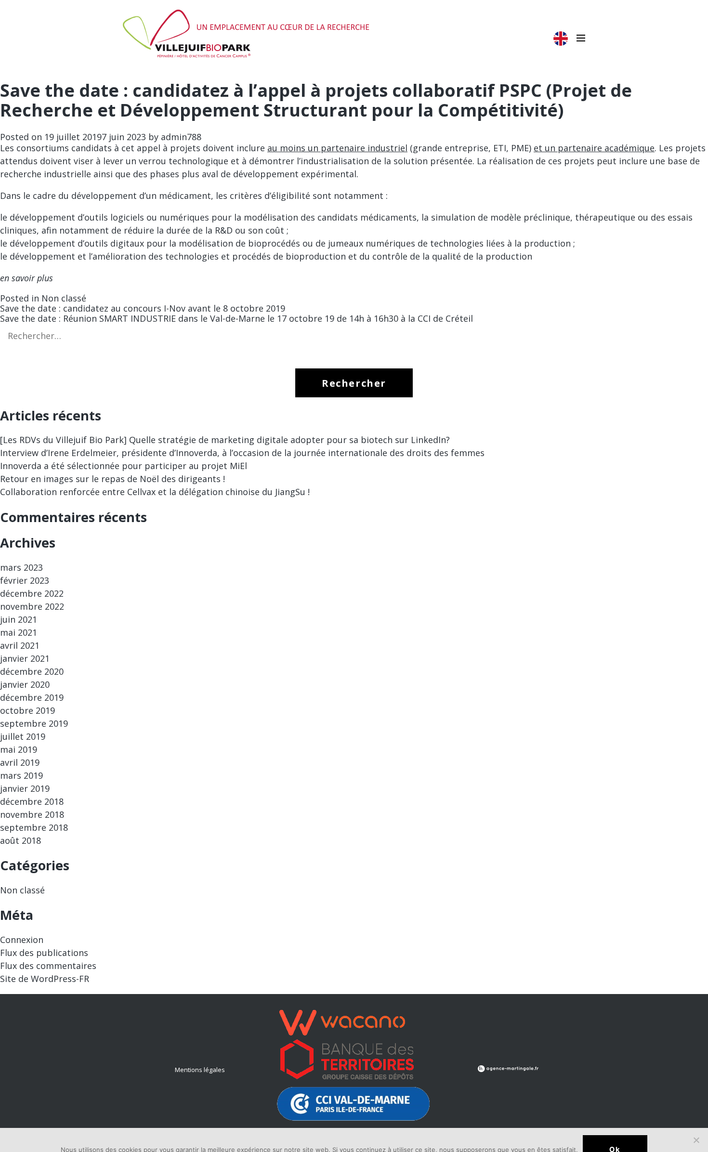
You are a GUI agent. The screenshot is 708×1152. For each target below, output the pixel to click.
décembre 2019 (32, 697)
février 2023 (24, 580)
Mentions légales (200, 1069)
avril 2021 (19, 645)
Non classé (63, 298)
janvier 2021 (25, 658)
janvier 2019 (25, 788)
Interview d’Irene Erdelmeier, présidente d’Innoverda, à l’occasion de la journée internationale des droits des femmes (242, 452)
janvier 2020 (25, 684)
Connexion (21, 939)
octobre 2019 (27, 710)
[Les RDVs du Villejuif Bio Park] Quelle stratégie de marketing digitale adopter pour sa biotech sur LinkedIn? (225, 439)
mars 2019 (21, 775)
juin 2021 (18, 619)
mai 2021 (18, 632)
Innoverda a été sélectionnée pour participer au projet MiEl (123, 465)
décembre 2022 (32, 593)
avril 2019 (19, 762)
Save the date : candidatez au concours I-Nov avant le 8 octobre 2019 (142, 308)
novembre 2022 (32, 606)
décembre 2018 (32, 801)
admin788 (181, 137)
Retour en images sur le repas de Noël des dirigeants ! (112, 478)
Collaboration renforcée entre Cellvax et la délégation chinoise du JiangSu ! (155, 491)
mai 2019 (18, 749)
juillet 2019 (22, 736)
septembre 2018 (34, 827)
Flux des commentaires (48, 965)
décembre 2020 (32, 671)
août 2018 (20, 840)
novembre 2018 (32, 814)
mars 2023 (21, 567)
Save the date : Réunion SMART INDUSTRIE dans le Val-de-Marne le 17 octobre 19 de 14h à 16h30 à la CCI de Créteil (236, 318)
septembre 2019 (34, 723)
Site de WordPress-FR (44, 978)
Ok (614, 1148)
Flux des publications (44, 952)
